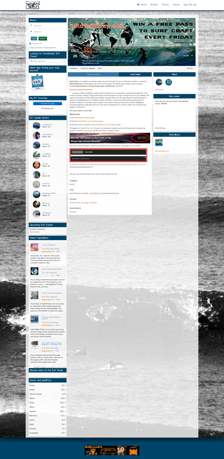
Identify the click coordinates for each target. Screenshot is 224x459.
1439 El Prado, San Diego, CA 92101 (83, 203)
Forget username (35, 48)
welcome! (53, 273)
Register (43, 39)
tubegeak (92, 68)
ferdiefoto (45, 144)
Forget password (49, 48)
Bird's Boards (55, 249)
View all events (34, 232)
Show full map (160, 128)
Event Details (135, 74)
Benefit (72, 184)
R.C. (44, 174)
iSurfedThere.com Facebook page (90, 121)
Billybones (46, 203)
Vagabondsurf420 (48, 193)
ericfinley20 (46, 213)
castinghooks (47, 124)
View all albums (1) (162, 151)
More (100, 68)
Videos (176, 4)
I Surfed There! (33, 5)
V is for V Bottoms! (48, 245)
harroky (45, 164)
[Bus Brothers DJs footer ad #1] (112, 450)
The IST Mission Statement (52, 293)
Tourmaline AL (47, 134)
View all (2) (159, 89)
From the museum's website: (81, 89)
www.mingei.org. (142, 164)
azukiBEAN (46, 154)
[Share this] (192, 55)
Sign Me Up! (190, 4)
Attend (174, 74)
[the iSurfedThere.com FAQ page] (37, 82)
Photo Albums (174, 134)
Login (34, 38)
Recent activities (93, 74)
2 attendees (73, 68)
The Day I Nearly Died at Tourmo (51, 318)
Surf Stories (55, 322)
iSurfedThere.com (87, 128)
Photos (165, 4)
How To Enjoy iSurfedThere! (52, 269)
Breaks (154, 4)
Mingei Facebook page (86, 118)
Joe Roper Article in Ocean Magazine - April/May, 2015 (52, 343)
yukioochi (45, 183)
